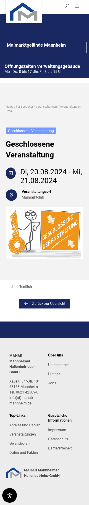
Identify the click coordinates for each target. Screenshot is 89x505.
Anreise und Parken (24, 425)
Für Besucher (24, 106)
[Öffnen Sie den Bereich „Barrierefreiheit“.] (9, 495)
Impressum (57, 430)
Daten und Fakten (23, 452)
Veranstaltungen (46, 106)
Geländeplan (19, 443)
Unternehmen (59, 365)
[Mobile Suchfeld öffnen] (67, 7)
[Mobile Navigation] (79, 7)
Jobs (52, 383)
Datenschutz (58, 439)
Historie (54, 374)
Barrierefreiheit (60, 448)
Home (9, 106)
